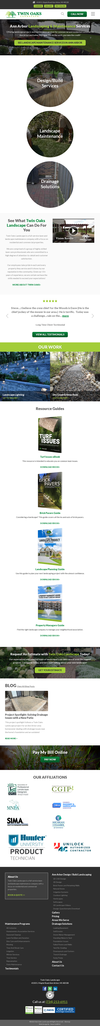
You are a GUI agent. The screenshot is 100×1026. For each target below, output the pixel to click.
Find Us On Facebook (45, 989)
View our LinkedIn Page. (55, 989)
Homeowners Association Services (20, 931)
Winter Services (12, 954)
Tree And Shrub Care (15, 948)
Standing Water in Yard (62, 938)
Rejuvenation (11, 961)
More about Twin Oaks (26, 284)
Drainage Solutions (62, 923)
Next (93, 316)
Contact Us (58, 965)
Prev (7, 316)
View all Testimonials (50, 334)
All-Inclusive (11, 928)
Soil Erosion (58, 931)
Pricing (55, 916)
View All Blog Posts (26, 686)
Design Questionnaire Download (66, 908)
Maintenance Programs (17, 923)
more (65, 315)
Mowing (9, 944)
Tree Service (11, 958)
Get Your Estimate (50, 670)
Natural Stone (59, 889)
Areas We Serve (60, 920)
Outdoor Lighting (60, 895)
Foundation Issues (60, 941)
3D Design (57, 882)
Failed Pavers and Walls (62, 944)
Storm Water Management (64, 935)
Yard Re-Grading (60, 948)
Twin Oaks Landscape (50, 980)
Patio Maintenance (14, 964)
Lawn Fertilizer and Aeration (17, 938)
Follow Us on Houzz (50, 989)
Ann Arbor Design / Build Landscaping (72, 874)
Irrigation (10, 951)
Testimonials (12, 968)
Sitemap (67, 1022)
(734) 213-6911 (57, 1002)
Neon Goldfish (55, 1024)
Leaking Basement (60, 928)
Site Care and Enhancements (18, 941)
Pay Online (60, 6)
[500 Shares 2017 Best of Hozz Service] (34, 1010)
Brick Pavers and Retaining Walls (66, 885)
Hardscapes (58, 899)
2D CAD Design (59, 879)
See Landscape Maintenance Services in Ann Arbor (50, 42)
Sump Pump (58, 958)
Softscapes (58, 902)
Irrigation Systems (60, 892)
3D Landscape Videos (62, 905)
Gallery (48, 6)
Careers (38, 6)
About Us (57, 961)
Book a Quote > (16, 895)
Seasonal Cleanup (13, 935)
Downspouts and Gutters (63, 951)
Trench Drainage (60, 954)
